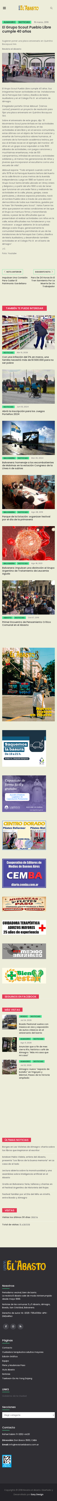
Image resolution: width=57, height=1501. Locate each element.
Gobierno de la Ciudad (14, 1395)
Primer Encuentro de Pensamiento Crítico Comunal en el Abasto (26, 623)
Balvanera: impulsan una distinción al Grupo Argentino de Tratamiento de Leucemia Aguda (28, 570)
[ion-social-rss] (20, 1326)
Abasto (7, 617)
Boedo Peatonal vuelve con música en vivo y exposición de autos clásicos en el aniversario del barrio (34, 1028)
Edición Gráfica (10, 1356)
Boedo (23, 1016)
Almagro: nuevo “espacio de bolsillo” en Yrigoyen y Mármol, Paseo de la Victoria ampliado (34, 1073)
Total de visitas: (11, 1224)
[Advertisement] (28, 1108)
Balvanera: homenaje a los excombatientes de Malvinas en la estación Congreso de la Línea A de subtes (28, 465)
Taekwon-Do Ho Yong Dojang (17, 1378)
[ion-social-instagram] (13, 1326)
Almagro (9, 22)
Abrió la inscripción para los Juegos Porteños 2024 (23, 413)
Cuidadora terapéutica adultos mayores (22, 1352)
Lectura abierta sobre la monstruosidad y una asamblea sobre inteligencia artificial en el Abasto (27, 1174)
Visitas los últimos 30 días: (16, 1217)
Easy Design (37, 1494)
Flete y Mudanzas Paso (13, 1365)
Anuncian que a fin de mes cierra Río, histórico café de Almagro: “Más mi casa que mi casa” (34, 1051)
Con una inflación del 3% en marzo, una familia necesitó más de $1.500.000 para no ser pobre (28, 360)
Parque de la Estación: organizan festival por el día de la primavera (26, 518)
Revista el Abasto (11, 48)
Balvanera (9, 458)
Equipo (5, 1360)
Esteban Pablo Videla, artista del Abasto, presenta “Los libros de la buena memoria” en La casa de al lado (28, 1160)
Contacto (7, 1347)
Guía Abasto (8, 1369)
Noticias (24, 22)
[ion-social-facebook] (6, 1326)
